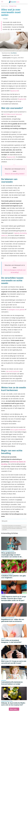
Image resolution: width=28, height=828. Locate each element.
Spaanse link (14, 90)
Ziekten (3, 595)
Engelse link (21, 99)
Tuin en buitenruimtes (7, 574)
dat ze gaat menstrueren (18, 429)
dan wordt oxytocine (12, 371)
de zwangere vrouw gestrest (16, 309)
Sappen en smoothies (7, 701)
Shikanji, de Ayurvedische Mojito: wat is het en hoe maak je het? (13, 704)
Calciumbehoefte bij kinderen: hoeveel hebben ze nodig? (12, 683)
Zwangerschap (12, 6)
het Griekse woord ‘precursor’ (13, 114)
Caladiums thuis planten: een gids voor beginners (13, 577)
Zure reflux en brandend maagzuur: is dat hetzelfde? (11, 641)
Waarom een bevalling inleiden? (14, 173)
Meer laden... (14, 709)
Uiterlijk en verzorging (7, 551)
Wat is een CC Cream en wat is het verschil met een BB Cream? (13, 662)
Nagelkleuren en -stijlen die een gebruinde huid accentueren (12, 620)
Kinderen (3, 680)
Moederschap (4, 6)
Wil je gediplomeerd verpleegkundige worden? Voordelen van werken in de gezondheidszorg (11, 555)
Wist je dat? (4, 659)
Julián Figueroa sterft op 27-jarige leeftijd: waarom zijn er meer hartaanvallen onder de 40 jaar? (13, 598)
